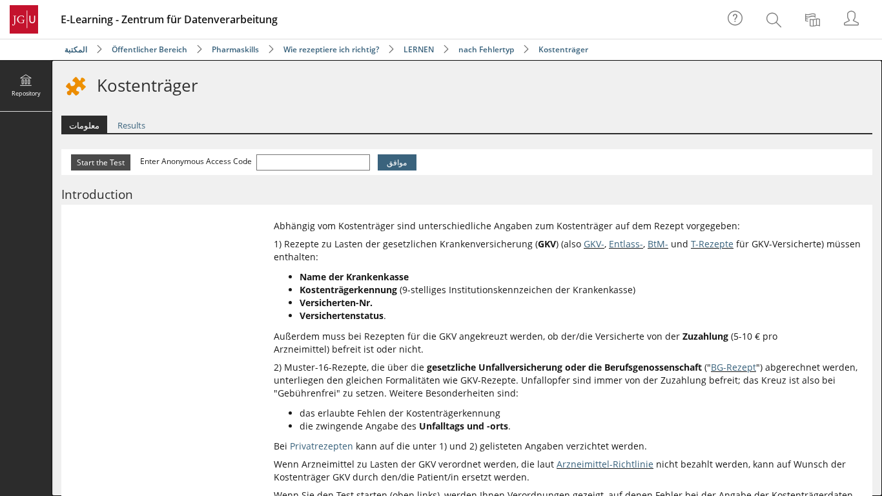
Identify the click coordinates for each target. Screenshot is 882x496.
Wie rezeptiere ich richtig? (331, 49)
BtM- (658, 244)
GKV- (594, 244)
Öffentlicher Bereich (149, 49)
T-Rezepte (712, 244)
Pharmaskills (235, 49)
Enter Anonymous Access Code (197, 161)
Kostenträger (563, 49)
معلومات (84, 125)
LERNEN (419, 49)
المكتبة (76, 49)
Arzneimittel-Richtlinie (605, 464)
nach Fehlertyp (486, 49)
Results (131, 125)
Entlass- (626, 244)
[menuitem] (775, 19)
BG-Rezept (733, 367)
